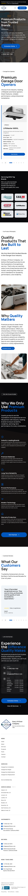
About (2, 744)
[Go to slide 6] (23, 163)
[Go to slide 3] (16, 163)
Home (2, 741)
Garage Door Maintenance (8, 772)
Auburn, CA (4, 790)
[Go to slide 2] (14, 163)
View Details (14, 154)
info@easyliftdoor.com (9, 826)
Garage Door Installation (7, 767)
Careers (3, 754)
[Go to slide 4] (19, 163)
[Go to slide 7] (26, 620)
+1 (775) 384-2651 (7, 864)
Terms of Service (11, 891)
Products (3, 749)
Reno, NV (3, 800)
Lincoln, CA (4, 795)
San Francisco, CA (5, 808)
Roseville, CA (4, 805)
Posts (2, 751)
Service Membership (6, 780)
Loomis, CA (4, 797)
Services (3, 746)
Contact (3, 757)
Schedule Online (6, 348)
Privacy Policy (4, 891)
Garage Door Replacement (8, 774)
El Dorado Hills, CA (6, 792)
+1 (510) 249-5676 (7, 843)
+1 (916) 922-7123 (7, 823)
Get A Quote (22, 8)
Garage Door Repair (6, 769)
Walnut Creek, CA (5, 810)
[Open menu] (15, 8)
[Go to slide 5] (21, 163)
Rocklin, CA (4, 802)
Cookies (17, 891)
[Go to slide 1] (11, 163)
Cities (13, 786)
